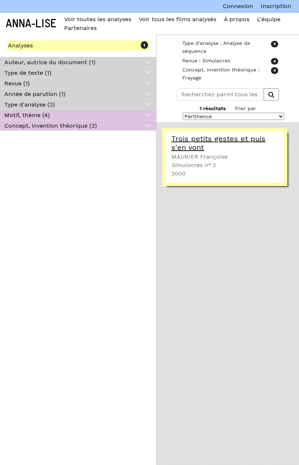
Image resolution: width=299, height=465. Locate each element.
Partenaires (80, 27)
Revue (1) (17, 83)
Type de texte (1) (27, 72)
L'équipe (268, 19)
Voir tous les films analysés (177, 19)
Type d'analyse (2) (29, 104)
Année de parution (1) (35, 93)
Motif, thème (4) (27, 115)
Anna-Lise (31, 24)
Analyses (20, 45)
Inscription (276, 6)
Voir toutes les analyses (97, 19)
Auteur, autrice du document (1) (50, 62)
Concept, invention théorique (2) (50, 125)
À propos (236, 19)
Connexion (238, 6)
